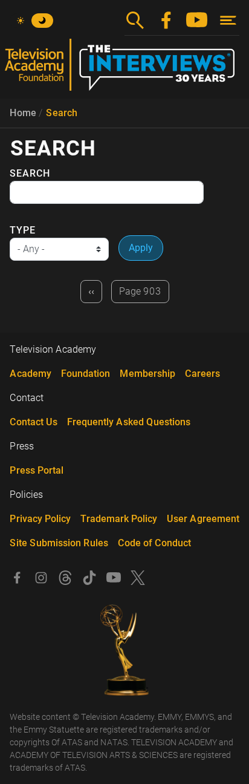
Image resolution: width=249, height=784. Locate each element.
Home (23, 113)
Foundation (85, 373)
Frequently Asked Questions (128, 422)
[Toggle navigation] (228, 20)
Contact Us (33, 422)
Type (23, 230)
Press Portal (36, 470)
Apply (141, 247)
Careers (202, 373)
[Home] (124, 70)
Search (61, 113)
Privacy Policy (40, 518)
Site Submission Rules (59, 543)
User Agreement (203, 518)
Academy (30, 373)
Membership (147, 373)
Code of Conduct (154, 543)
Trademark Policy (118, 518)
